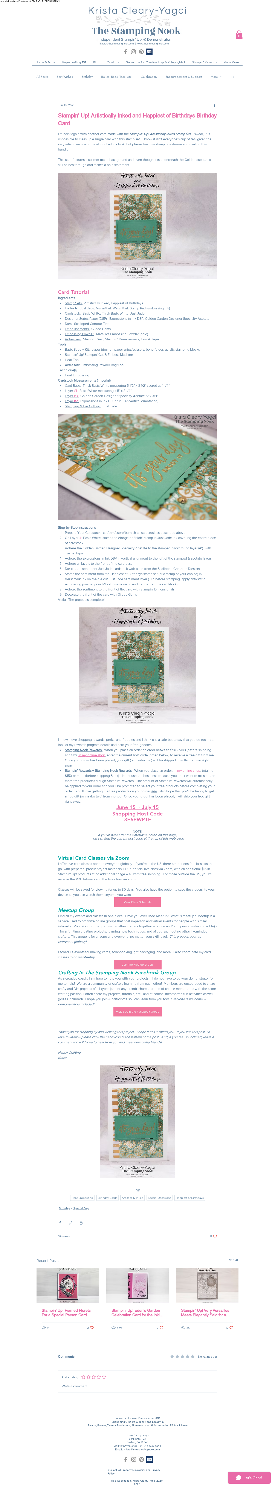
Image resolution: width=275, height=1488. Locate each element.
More (214, 77)
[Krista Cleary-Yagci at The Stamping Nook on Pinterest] (141, 52)
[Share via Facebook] (60, 1223)
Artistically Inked (132, 1197)
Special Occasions (159, 1197)
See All (233, 1260)
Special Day (81, 1208)
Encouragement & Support (183, 77)
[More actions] (214, 105)
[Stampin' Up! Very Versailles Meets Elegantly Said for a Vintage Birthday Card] (207, 1285)
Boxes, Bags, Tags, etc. (116, 77)
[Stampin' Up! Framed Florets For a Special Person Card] (68, 1285)
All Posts (42, 77)
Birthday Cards (107, 1197)
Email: (119, 1449)
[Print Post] (81, 1223)
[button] (239, 34)
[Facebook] (125, 52)
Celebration (149, 77)
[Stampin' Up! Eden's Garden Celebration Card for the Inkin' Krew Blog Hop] (137, 1285)
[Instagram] (133, 52)
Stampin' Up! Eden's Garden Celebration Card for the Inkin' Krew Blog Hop (137, 1312)
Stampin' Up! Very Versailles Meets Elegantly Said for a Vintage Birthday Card (205, 1312)
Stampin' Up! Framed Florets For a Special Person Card (66, 1312)
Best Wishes (65, 77)
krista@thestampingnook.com (142, 1449)
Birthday (87, 77)
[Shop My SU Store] (149, 52)
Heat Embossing (82, 1197)
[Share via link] (71, 1223)
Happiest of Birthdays (190, 1197)
